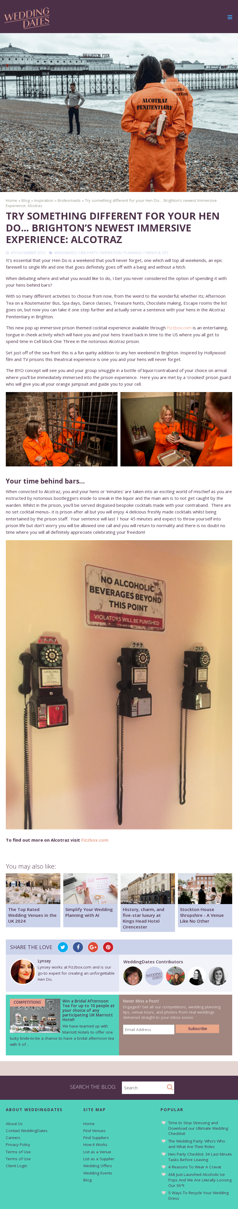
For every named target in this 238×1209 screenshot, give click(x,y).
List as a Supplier (98, 1158)
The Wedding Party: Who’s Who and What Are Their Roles (196, 1143)
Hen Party (88, 252)
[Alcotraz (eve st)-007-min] (62, 429)
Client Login (16, 1165)
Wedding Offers (97, 1165)
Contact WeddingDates (27, 1130)
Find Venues (94, 1130)
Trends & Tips (156, 252)
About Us (14, 1123)
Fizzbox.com (179, 327)
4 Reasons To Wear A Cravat (194, 1167)
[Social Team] (154, 984)
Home (89, 1123)
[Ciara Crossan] (132, 984)
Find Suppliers (96, 1137)
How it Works (95, 1144)
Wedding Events (97, 1173)
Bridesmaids (65, 252)
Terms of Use (18, 1151)
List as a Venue (97, 1151)
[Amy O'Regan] (175, 984)
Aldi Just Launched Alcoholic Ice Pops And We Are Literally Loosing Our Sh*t (200, 1180)
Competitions (27, 1002)
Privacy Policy (18, 1144)
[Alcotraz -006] (176, 429)
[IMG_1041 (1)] (119, 684)
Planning (133, 252)
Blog (87, 1180)
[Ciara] (218, 984)
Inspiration (110, 252)
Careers (13, 1137)
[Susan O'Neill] (196, 984)
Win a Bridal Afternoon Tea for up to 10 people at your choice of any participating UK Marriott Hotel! (88, 1010)
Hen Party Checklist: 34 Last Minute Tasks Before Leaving (200, 1156)
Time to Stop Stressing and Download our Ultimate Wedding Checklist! (198, 1128)
